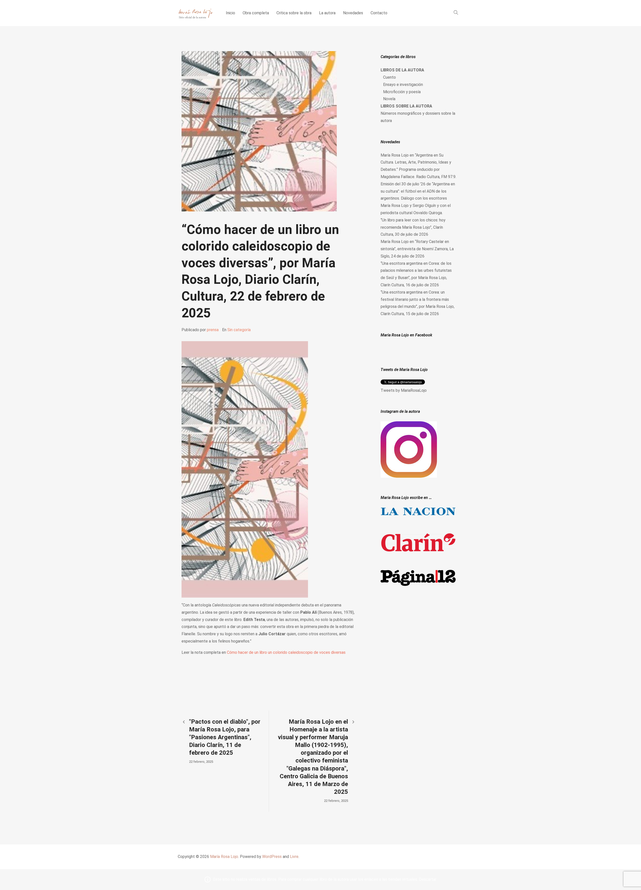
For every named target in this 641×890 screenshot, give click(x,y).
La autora (327, 13)
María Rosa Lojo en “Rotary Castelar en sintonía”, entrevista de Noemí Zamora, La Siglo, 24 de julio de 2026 (417, 249)
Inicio (230, 13)
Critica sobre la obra (293, 13)
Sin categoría (239, 329)
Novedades (353, 13)
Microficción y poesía (402, 91)
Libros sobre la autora (406, 106)
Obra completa (256, 13)
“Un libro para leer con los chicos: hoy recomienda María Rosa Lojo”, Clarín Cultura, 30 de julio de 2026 (413, 227)
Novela (389, 98)
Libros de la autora (402, 70)
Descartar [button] (427, 879)
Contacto (379, 13)
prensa (213, 329)
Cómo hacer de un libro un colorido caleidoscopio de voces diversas (286, 652)
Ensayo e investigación (403, 84)
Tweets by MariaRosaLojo (404, 390)
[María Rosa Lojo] (195, 13)
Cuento (389, 77)
